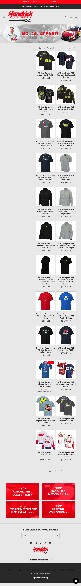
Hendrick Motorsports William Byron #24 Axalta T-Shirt (66, 316)
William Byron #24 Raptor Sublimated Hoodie (66, 455)
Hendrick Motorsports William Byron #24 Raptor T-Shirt (66, 143)
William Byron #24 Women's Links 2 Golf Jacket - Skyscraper (66, 246)
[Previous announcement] (4, 6)
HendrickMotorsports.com (40, 560)
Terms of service (37, 570)
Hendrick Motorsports (43, 573)
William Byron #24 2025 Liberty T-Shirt (66, 349)
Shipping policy (51, 570)
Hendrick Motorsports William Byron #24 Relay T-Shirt (45, 350)
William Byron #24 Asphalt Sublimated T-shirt (45, 109)
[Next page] (61, 470)
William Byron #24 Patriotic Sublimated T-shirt (66, 75)
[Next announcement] (77, 6)
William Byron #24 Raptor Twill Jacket (66, 108)
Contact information (66, 570)
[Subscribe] (57, 535)
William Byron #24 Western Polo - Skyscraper (66, 177)
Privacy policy (12, 570)
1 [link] (50, 470)
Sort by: (42, 48)
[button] (4, 16)
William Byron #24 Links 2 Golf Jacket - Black (45, 211)
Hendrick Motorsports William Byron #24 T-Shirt (45, 316)
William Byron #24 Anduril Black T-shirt (46, 74)
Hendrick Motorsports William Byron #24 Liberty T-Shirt (45, 177)
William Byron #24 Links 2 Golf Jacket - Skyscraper (66, 211)
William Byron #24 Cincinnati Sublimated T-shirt (66, 384)
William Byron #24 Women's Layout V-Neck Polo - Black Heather (66, 281)
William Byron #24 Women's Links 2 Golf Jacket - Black (46, 246)
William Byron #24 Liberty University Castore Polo (45, 384)
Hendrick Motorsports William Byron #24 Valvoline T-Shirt (45, 143)
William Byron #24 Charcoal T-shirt (66, 420)
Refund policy (24, 570)
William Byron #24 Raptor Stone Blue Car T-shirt (45, 421)
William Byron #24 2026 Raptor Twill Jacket (45, 455)
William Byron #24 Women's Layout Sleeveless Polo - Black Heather (45, 281)
